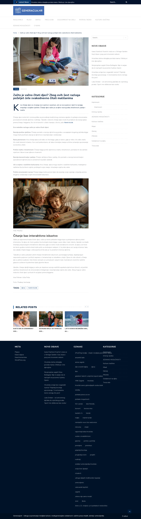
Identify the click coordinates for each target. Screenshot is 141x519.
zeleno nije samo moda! (83, 496)
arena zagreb (79, 362)
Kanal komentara (21, 357)
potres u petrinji (89, 441)
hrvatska (91, 381)
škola (83, 501)
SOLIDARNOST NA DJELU (66, 20)
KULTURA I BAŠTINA (102, 20)
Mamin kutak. (68, 122)
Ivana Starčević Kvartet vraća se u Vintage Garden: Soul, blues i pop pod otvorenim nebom (55, 354)
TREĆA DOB (49, 20)
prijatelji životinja (81, 450)
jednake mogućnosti (82, 399)
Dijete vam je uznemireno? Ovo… (23, 330)
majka (77, 418)
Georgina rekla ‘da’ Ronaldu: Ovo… (50, 330)
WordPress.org (20, 360)
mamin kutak (32, 288)
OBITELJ (38, 20)
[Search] (126, 2)
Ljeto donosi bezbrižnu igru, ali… (76, 330)
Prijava (17, 352)
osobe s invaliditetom (83, 436)
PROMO (94, 136)
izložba (77, 390)
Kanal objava (19, 355)
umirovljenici (79, 483)
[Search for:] (116, 2)
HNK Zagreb (79, 381)
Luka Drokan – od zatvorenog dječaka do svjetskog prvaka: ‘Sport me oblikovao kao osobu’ (55, 400)
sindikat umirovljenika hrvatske (86, 464)
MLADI (29, 20)
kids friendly (90, 404)
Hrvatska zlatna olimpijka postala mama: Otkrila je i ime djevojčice (54, 364)
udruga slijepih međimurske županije (87, 478)
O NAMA (37, 26)
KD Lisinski (79, 404)
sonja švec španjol (81, 469)
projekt (92, 455)
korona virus (88, 408)
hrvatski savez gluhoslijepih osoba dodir (89, 385)
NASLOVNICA (18, 20)
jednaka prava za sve (82, 395)
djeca (23, 288)
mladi (86, 427)
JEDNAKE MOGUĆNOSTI (21, 26)
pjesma (77, 441)
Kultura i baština (97, 122)
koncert (78, 408)
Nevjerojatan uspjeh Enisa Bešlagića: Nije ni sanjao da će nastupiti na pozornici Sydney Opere (57, 3)
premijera (78, 446)
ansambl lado (80, 358)
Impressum (95, 102)
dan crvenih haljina (81, 367)
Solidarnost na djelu (99, 141)
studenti (78, 473)
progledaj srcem (80, 455)
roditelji (78, 459)
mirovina (78, 427)
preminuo (88, 446)
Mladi (93, 126)
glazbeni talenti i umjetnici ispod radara (89, 376)
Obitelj (16, 89)
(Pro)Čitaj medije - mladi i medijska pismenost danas (93, 353)
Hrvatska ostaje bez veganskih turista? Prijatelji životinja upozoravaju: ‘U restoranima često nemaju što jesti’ (109, 75)
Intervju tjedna (97, 112)
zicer (76, 501)
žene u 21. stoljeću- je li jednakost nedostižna (91, 506)
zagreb (77, 492)
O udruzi (125, 516)
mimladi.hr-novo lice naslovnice (86, 422)
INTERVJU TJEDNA (85, 20)
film (76, 371)
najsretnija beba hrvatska (84, 432)
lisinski (88, 413)
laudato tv (79, 413)
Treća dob (95, 146)
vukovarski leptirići (81, 487)
